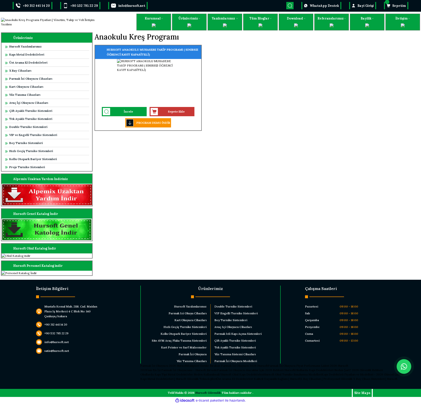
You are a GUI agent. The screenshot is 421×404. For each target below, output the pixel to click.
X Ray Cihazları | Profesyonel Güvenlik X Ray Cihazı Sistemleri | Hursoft (348, 379)
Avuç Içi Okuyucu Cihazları (233, 327)
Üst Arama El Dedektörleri (28, 62)
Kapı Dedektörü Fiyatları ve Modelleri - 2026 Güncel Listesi (362, 374)
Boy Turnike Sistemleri (26, 143)
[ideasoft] (185, 400)
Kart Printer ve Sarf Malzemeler (184, 347)
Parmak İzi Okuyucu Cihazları (30, 78)
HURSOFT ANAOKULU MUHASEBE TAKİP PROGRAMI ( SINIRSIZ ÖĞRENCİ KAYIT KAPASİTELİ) (152, 52)
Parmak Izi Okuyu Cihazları (188, 313)
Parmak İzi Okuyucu (193, 354)
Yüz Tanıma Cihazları (24, 94)
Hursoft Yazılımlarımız (25, 46)
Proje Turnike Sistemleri (27, 167)
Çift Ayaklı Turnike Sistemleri (30, 111)
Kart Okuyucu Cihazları (26, 86)
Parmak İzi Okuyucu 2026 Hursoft (163, 365)
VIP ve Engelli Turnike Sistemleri (33, 135)
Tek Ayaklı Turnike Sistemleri (30, 119)
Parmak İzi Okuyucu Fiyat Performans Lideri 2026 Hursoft (308, 365)
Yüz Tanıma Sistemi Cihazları (235, 354)
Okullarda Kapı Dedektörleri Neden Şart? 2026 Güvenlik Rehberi (339, 370)
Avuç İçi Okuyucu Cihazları (28, 103)
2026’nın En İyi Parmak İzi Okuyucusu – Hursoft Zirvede (178, 370)
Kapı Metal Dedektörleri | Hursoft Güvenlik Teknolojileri (178, 379)
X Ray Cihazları (20, 70)
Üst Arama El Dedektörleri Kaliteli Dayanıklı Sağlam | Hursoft (258, 379)
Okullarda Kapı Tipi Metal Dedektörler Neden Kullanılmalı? (180, 374)
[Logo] (52, 22)
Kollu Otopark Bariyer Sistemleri (33, 159)
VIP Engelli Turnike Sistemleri (236, 313)
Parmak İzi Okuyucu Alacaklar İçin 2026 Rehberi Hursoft (256, 370)
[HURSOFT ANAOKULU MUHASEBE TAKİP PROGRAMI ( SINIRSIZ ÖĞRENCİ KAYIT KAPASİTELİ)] (148, 82)
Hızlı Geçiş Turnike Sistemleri (31, 151)
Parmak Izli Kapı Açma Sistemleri (238, 334)
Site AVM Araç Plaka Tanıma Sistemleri (179, 340)
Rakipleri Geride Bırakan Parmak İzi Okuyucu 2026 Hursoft (227, 365)
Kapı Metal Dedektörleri (26, 54)
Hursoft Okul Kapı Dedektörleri (242, 374)
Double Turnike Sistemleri (28, 127)
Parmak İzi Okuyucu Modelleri (235, 361)
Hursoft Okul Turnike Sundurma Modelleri (293, 374)
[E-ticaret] (210, 400)
